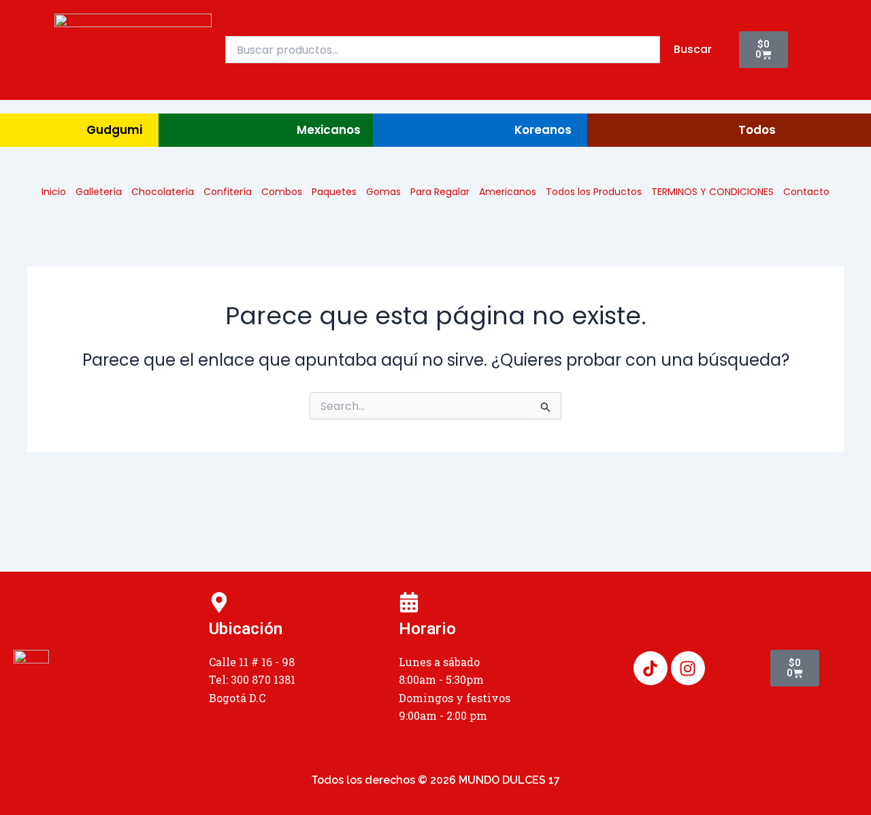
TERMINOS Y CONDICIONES (712, 191)
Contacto (806, 191)
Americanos (507, 191)
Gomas (383, 191)
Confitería (227, 191)
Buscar (693, 49)
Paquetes (334, 191)
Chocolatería (162, 191)
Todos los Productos (594, 191)
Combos (281, 191)
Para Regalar (440, 191)
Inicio (54, 191)
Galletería (99, 191)
